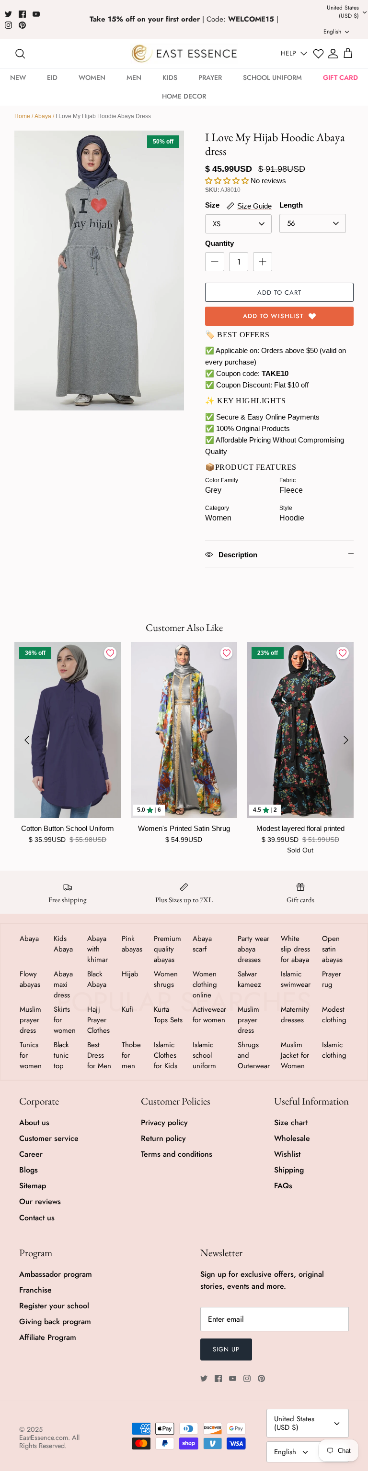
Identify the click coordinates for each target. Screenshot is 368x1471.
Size (212, 205)
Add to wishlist (273, 316)
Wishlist (287, 1154)
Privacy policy (164, 1122)
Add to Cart (279, 292)
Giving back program (55, 1321)
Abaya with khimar (97, 949)
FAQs (283, 1185)
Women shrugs (166, 979)
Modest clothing (334, 1014)
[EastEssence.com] (184, 53)
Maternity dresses (295, 1014)
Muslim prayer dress (30, 1020)
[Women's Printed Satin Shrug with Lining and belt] (184, 730)
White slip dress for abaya (295, 949)
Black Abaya (96, 979)
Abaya (42, 116)
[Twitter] (8, 14)
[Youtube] (36, 14)
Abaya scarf (202, 943)
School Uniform (272, 77)
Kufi (127, 1009)
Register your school (54, 1305)
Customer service (49, 1138)
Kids (169, 77)
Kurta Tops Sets (168, 1014)
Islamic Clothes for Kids (165, 1055)
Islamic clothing (334, 1050)
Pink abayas (132, 943)
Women (92, 77)
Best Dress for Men (99, 1055)
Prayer (210, 77)
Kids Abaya (63, 943)
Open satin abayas (332, 949)
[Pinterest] (22, 25)
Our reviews (40, 1201)
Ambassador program (55, 1274)
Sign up (226, 1349)
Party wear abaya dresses (253, 949)
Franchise (35, 1289)
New (18, 77)
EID (52, 77)
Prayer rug (331, 979)
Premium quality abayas (167, 949)
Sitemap (32, 1185)
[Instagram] (8, 25)
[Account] (333, 53)
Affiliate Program (47, 1337)
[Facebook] (22, 14)
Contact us (37, 1217)
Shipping (289, 1169)
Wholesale (292, 1138)
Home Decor (184, 96)
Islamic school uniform (204, 1055)
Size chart (291, 1122)
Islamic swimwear (295, 979)
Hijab (130, 974)
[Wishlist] (318, 53)
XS (216, 224)
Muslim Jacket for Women (295, 1055)
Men (133, 77)
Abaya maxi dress (63, 984)
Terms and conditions (176, 1154)
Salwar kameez (249, 979)
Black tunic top (61, 1055)
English (285, 1452)
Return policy (163, 1138)
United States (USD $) (294, 1423)
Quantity (219, 243)
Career (31, 1154)
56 (291, 223)
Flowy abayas (30, 979)
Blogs (28, 1169)
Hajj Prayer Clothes (98, 1020)
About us (34, 1122)
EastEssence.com (43, 1437)
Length (291, 205)
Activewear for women (209, 1014)
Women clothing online (205, 984)
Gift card (340, 77)
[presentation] (26, 740)
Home (22, 116)
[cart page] (348, 53)
